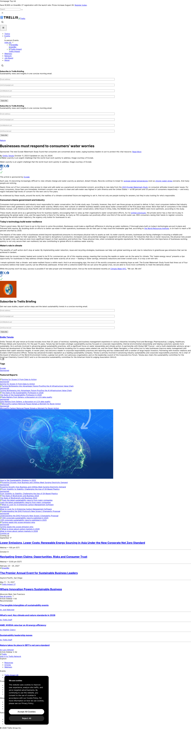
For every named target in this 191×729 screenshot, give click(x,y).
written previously (138, 213)
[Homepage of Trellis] (3, 654)
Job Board (8, 58)
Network (8, 56)
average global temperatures (136, 181)
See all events (6, 596)
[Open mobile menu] (3, 28)
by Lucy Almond (7, 650)
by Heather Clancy (8, 630)
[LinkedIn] (1, 167)
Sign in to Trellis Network (10, 656)
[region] (26, 700)
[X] (4, 167)
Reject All (26, 718)
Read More (136, 152)
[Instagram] (4, 715)
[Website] (95, 171)
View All (8, 42)
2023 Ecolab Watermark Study (135, 187)
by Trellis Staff (6, 620)
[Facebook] (7, 167)
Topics (7, 34)
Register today (81, 5)
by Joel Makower (7, 610)
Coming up (4, 533)
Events (7, 36)
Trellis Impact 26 (11, 675)
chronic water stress (163, 181)
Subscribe (4, 101)
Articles (7, 665)
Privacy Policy (27, 703)
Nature (3, 140)
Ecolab (27, 177)
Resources (8, 662)
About (7, 60)
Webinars (8, 53)
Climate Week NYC (118, 269)
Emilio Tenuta (8, 156)
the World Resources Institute (156, 228)
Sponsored (4, 370)
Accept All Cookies (27, 712)
